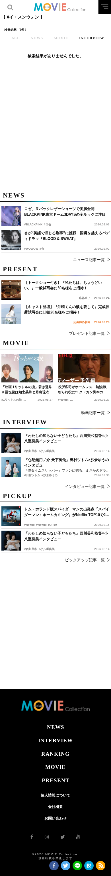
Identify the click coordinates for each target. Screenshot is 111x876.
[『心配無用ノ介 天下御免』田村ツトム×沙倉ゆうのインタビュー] (11, 467)
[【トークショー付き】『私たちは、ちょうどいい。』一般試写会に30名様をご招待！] (11, 290)
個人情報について (55, 795)
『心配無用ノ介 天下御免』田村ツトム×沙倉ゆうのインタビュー (66, 463)
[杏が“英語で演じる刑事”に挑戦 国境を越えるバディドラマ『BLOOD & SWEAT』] (11, 240)
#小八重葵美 (47, 549)
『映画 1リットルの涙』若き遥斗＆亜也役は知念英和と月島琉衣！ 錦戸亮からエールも (27, 390)
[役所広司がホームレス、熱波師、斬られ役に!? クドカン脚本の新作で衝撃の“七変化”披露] (84, 368)
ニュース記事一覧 (89, 259)
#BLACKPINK (33, 224)
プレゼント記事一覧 (87, 333)
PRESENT (55, 780)
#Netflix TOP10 (46, 524)
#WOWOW (31, 248)
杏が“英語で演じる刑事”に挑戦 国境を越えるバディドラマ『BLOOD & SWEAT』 (67, 236)
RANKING (55, 754)
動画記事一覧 (93, 412)
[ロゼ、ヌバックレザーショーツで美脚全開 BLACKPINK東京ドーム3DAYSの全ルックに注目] (11, 216)
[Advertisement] (55, 128)
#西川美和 (30, 549)
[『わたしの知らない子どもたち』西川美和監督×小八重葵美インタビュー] (11, 541)
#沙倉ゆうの (49, 475)
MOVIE (55, 767)
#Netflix (29, 524)
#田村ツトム (32, 475)
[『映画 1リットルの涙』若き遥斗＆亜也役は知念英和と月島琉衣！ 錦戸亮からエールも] (27, 368)
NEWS (55, 727)
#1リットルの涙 (11, 399)
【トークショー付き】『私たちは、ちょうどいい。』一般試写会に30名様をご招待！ (63, 285)
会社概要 (55, 806)
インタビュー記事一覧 (85, 486)
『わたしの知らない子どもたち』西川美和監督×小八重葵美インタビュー (66, 536)
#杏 (42, 248)
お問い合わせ (55, 818)
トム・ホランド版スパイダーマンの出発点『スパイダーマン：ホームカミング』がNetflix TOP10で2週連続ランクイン (66, 512)
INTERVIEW (55, 740)
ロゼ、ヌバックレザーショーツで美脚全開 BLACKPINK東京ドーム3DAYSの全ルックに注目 (65, 212)
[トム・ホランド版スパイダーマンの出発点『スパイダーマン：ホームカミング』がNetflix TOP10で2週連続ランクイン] (11, 516)
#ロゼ (47, 224)
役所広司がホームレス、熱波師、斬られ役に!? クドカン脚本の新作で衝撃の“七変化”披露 (83, 390)
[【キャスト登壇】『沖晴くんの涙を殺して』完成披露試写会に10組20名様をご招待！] (11, 314)
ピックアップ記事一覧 (85, 560)
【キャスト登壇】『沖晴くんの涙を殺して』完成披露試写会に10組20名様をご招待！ (66, 310)
